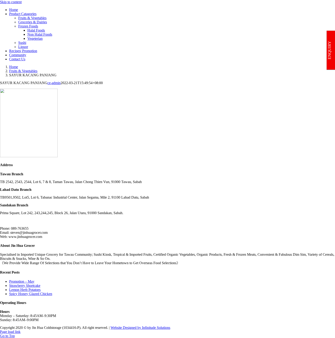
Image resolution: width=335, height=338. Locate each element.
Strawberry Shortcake (24, 285)
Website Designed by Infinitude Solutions (140, 328)
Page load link (10, 332)
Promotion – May (21, 281)
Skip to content (11, 2)
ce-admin (54, 83)
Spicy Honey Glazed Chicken (30, 294)
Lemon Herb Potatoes (25, 290)
